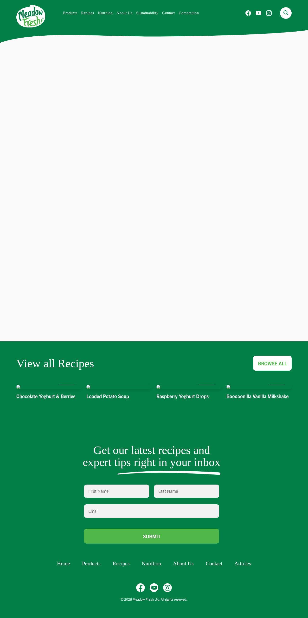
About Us (124, 13)
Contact (168, 13)
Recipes (87, 13)
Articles (242, 563)
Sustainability (147, 13)
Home (63, 563)
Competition (189, 13)
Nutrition (105, 13)
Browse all (272, 363)
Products (70, 13)
